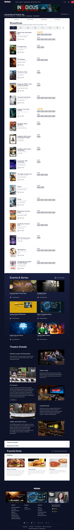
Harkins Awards (27, 2)
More (39, 2)
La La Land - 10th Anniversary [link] (22, 161)
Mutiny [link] (19, 199)
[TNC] (16, 497)
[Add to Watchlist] (15, 32)
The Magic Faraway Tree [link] (24, 174)
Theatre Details (44, 19)
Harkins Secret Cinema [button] (16, 335)
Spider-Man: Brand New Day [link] (24, 33)
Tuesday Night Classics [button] (43, 335)
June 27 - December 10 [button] (13, 315)
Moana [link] (19, 186)
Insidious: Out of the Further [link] (23, 110)
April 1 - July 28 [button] (39, 336)
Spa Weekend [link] (21, 249)
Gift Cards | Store (34, 2)
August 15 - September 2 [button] (41, 294)
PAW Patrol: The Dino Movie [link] (23, 212)
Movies (16, 2)
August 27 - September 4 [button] (41, 315)
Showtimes (16, 19)
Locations (21, 2)
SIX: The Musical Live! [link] (23, 238)
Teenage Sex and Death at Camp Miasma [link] (24, 262)
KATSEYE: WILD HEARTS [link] (22, 124)
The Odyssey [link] (21, 59)
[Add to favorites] (69, 14)
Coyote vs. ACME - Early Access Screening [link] (24, 84)
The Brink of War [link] (22, 72)
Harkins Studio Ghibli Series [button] (17, 314)
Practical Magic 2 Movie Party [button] (18, 293)
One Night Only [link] (21, 46)
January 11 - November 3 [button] (13, 336)
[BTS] (58, 497)
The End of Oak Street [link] (24, 97)
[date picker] (63, 28)
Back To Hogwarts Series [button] (44, 314)
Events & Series (30, 19)
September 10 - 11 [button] (12, 294)
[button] (13, 27)
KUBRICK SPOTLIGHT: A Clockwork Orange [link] (24, 137)
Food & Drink (57, 19)
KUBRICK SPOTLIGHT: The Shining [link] (24, 150)
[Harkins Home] (7, 2)
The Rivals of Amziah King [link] (23, 224)
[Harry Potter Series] (37, 497)
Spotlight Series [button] (41, 293)
